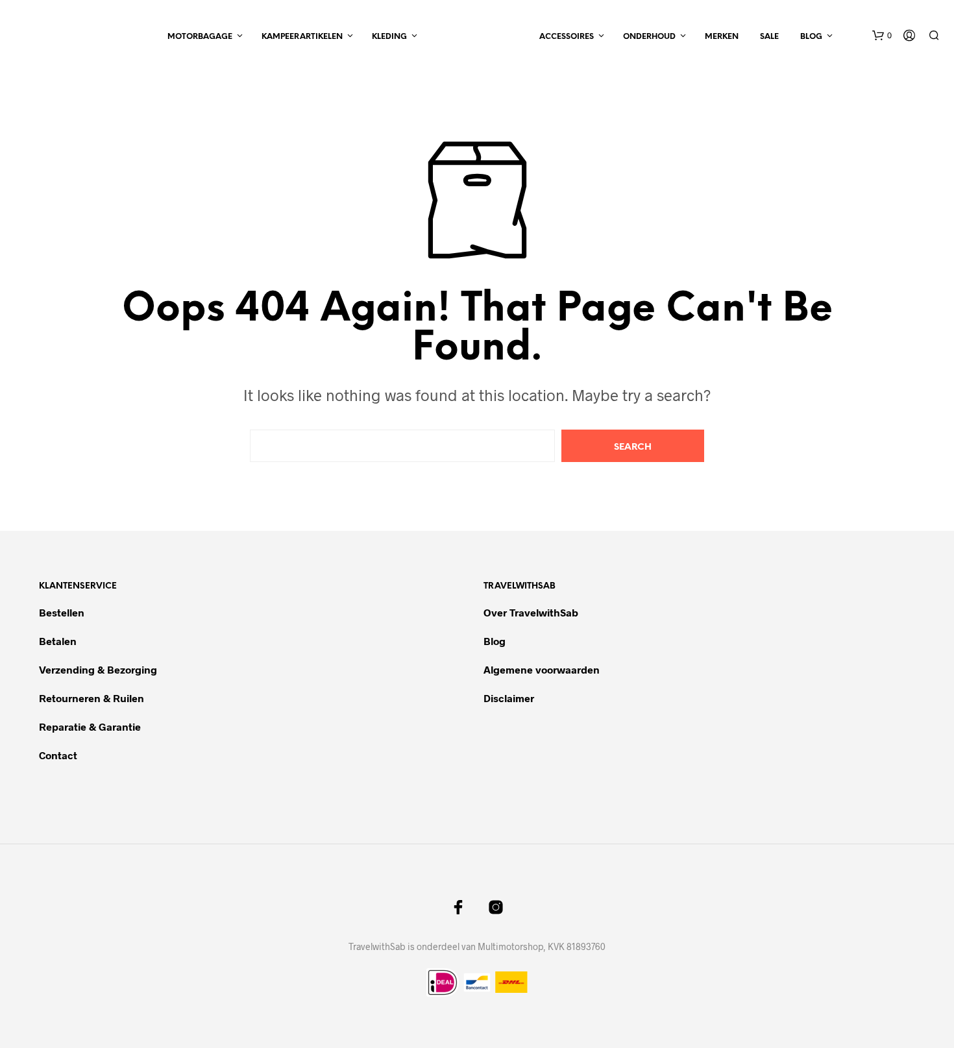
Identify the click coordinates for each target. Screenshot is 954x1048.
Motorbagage (199, 36)
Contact (58, 755)
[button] (882, 35)
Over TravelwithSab (530, 612)
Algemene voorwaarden (541, 669)
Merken (722, 36)
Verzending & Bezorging (98, 669)
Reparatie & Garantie (90, 726)
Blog (811, 36)
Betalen (58, 641)
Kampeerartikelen (302, 36)
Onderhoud (649, 36)
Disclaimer (508, 698)
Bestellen (61, 612)
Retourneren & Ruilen (93, 698)
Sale (769, 36)
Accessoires (566, 36)
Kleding (389, 36)
